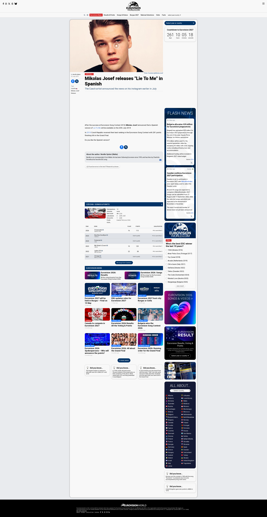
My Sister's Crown (100, 246)
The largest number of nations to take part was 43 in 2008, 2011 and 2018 (96, 371)
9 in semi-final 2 (157, 230)
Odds (158, 15)
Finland (170, 439)
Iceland (170, 455)
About (78, 512)
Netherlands (187, 414)
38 (138, 251)
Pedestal (97, 241)
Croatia (170, 425)
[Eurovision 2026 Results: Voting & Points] (180, 334)
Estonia (170, 436)
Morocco (186, 412)
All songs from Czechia (123, 262)
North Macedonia (188, 417)
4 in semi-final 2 (157, 251)
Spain (185, 447)
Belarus (170, 412)
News (96, 15)
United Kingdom (188, 461)
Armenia (171, 401)
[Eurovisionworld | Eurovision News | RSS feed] (109, 512)
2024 (87, 241)
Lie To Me (97, 128)
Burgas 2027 (134, 15)
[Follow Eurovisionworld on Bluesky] (16, 4)
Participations (111, 209)
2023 (87, 246)
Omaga (97, 256)
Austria (170, 406)
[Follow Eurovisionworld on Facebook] (3, 4)
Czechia (73, 88)
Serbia (185, 436)
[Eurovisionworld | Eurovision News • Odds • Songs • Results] (133, 6)
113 (137, 230)
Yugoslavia (187, 463)
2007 (124, 216)
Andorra (171, 398)
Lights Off (97, 251)
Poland (185, 423)
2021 (87, 257)
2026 (87, 230)
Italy (169, 463)
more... (109, 222)
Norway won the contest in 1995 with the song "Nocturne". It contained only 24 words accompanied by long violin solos (179, 476)
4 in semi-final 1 (157, 246)
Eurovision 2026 (180, 296)
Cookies (97, 512)
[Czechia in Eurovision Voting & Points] (95, 213)
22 (129, 251)
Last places (110, 216)
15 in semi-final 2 (157, 256)
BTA (192, 159)
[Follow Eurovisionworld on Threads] (12, 4)
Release (73, 93)
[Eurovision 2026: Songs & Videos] (180, 312)
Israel (170, 461)
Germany (171, 447)
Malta (185, 401)
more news (124, 360)
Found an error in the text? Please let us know (103, 166)
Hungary (171, 452)
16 (129, 230)
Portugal (186, 425)
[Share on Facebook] (73, 81)
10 (129, 246)
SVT (192, 213)
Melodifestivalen (187, 181)
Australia (171, 404)
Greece (170, 450)
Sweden (189, 169)
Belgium (170, 414)
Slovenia (186, 444)
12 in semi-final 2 (157, 235)
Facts (164, 15)
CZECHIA (89, 74)
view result (180, 286)
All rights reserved (82, 510)
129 (137, 246)
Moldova (186, 404)
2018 (89, 132)
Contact (83, 512)
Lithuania (186, 395)
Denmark (171, 433)
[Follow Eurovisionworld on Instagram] (6, 4)
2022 (87, 251)
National (147, 15)
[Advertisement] (53, 51)
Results (109, 15)
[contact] (160, 160)
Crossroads (98, 230)
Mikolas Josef (75, 91)
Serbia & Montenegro (189, 439)
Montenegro (187, 409)
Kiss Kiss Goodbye (100, 235)
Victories (109, 211)
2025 (87, 236)
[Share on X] (77, 81)
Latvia (170, 466)
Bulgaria (170, 420)
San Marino (187, 433)
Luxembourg (187, 398)
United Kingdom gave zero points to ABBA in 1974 (179, 488)
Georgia (170, 444)
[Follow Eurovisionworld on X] (9, 4)
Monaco (186, 406)
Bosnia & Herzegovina (173, 417)
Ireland (170, 458)
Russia (185, 431)
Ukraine (185, 458)
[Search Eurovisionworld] (84, 15)
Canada (170, 423)
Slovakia (186, 442)
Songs (122, 15)
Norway (186, 420)
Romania (186, 428)
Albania (170, 395)
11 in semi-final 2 (157, 241)
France (170, 442)
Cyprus (170, 428)
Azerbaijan (171, 409)
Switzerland (187, 452)
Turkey (185, 455)
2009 (120, 216)
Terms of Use (90, 512)
